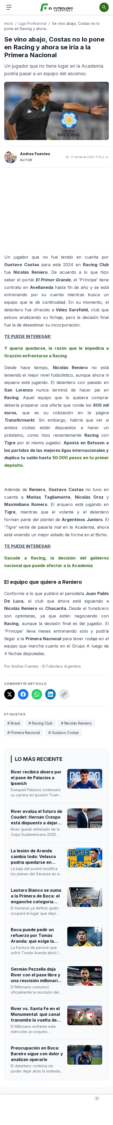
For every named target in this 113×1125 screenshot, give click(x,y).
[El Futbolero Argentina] (57, 7)
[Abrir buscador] (104, 7)
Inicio (8, 23)
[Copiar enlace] (64, 694)
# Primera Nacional (23, 732)
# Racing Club (40, 723)
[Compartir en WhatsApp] (37, 694)
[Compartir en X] (9, 694)
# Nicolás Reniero (76, 723)
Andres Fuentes (35, 153)
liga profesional (33, 23)
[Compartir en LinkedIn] (50, 694)
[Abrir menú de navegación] (9, 7)
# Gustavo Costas (63, 732)
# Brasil (13, 723)
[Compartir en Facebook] (23, 694)
